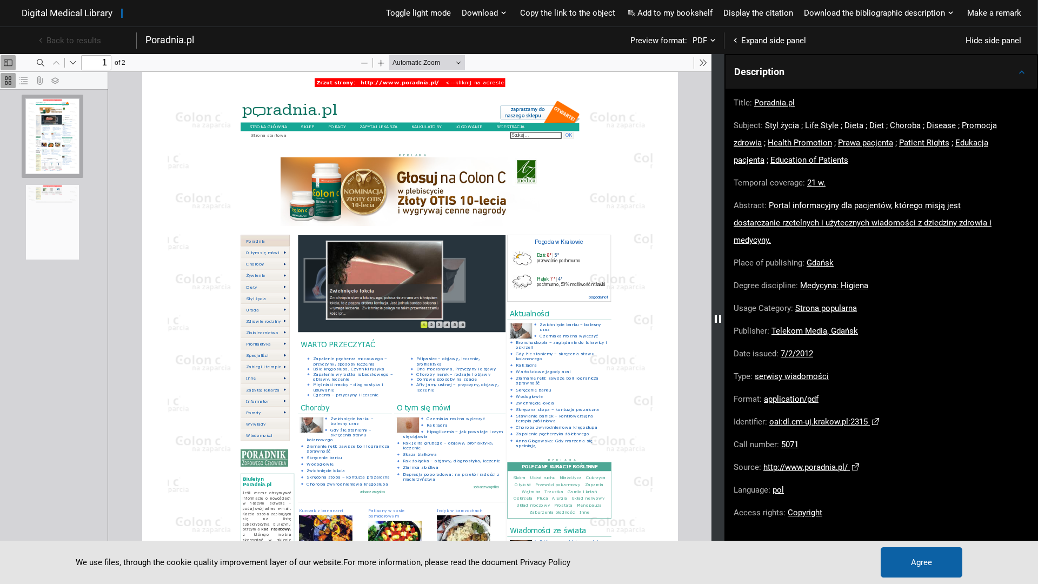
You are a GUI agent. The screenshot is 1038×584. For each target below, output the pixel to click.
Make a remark (994, 13)
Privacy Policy (545, 562)
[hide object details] (717, 319)
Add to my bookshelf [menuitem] (675, 13)
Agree (921, 562)
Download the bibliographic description (874, 13)
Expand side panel (773, 40)
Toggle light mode (418, 13)
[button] (881, 72)
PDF (700, 40)
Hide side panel (993, 40)
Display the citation (758, 13)
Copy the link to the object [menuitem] (567, 13)
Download (480, 13)
